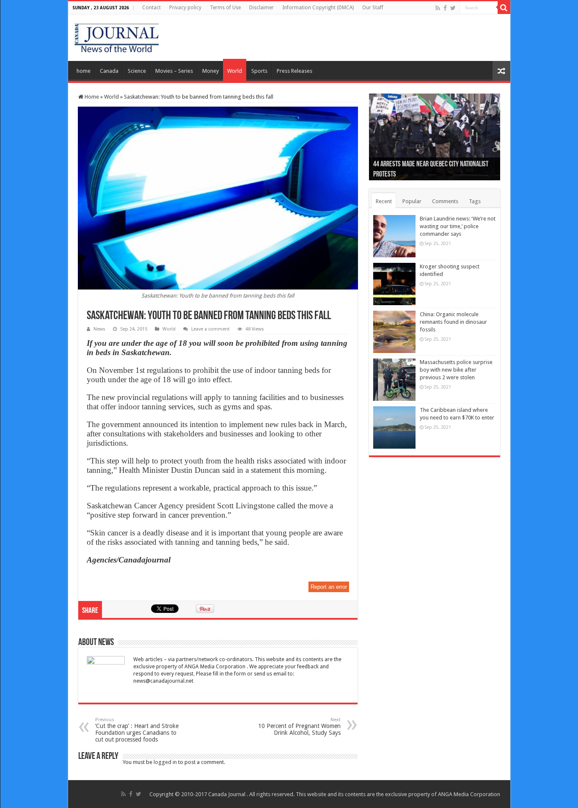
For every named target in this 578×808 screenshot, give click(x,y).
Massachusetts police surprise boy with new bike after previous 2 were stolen (456, 370)
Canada (109, 71)
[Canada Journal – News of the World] (116, 36)
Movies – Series (174, 71)
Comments (445, 201)
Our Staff (372, 8)
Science (137, 71)
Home (91, 97)
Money (210, 71)
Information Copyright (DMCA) (318, 8)
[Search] (504, 7)
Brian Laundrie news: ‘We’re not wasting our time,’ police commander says (457, 226)
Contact (151, 8)
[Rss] (438, 8)
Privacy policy (185, 8)
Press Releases (294, 71)
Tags (475, 201)
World (234, 71)
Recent (384, 201)
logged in (165, 762)
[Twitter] (453, 8)
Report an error (329, 587)
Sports (259, 71)
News (99, 329)
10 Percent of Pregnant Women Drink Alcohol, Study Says (299, 726)
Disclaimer (261, 8)
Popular (411, 201)
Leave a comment (210, 329)
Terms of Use (225, 8)
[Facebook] (445, 8)
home (84, 71)
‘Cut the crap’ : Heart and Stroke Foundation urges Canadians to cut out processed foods (137, 730)
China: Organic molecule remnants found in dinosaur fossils (453, 322)
